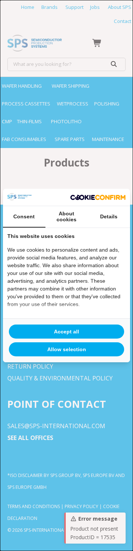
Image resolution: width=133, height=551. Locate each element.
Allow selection (66, 349)
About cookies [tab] (66, 216)
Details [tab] (108, 216)
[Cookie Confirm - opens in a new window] (98, 197)
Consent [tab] (24, 216)
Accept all (66, 332)
